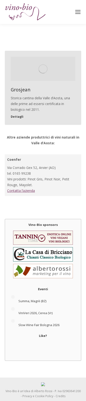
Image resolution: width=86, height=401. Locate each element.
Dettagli (17, 117)
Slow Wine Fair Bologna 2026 (38, 325)
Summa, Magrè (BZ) (32, 301)
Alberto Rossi (43, 391)
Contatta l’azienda (21, 190)
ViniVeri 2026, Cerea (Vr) (35, 313)
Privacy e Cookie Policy (37, 396)
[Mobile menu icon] (78, 12)
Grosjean (20, 90)
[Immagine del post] (13, 297)
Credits (60, 396)
